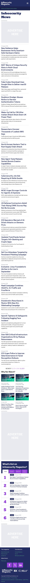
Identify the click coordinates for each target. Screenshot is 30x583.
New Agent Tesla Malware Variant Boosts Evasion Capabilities (11, 161)
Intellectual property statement (8, 579)
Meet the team (4, 553)
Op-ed (16, 553)
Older (22, 368)
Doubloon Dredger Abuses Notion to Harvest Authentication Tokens (12, 99)
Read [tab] (5, 471)
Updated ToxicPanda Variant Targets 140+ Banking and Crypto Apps (13, 239)
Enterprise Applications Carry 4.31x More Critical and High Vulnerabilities (18, 519)
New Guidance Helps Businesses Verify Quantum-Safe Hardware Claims (13, 50)
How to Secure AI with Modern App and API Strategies (22, 407)
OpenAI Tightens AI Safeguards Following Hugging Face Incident (14, 318)
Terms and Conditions (6, 577)
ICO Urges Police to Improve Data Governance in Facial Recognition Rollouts (12, 355)
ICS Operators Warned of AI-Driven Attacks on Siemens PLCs (13, 222)
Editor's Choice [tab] (24, 471)
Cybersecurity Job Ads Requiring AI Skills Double (11, 177)
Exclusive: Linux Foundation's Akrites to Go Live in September (13, 269)
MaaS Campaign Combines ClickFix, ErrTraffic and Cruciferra (12, 287)
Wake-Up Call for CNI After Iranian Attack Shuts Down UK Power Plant (13, 114)
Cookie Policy (25, 579)
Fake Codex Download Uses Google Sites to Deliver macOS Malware (13, 84)
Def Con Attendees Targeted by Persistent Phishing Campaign (14, 253)
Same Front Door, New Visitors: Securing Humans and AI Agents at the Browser (7, 406)
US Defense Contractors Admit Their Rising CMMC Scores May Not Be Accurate (14, 205)
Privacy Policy (14, 577)
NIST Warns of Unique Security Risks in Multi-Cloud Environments (14, 67)
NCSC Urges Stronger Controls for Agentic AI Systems (14, 191)
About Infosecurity (5, 552)
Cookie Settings (18, 579)
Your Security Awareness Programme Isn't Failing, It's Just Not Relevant (22, 389)
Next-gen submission (19, 555)
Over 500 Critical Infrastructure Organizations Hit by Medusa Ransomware (14, 336)
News (15, 8)
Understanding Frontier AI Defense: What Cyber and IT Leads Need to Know (7, 389)
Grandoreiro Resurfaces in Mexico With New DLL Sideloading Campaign (12, 303)
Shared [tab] (11, 471)
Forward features (18, 552)
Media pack (3, 560)
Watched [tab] (18, 471)
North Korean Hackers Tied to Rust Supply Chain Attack (13, 145)
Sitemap (3, 581)
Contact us (3, 555)
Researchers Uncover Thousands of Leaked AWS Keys (12, 131)
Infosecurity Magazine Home (7, 8)
